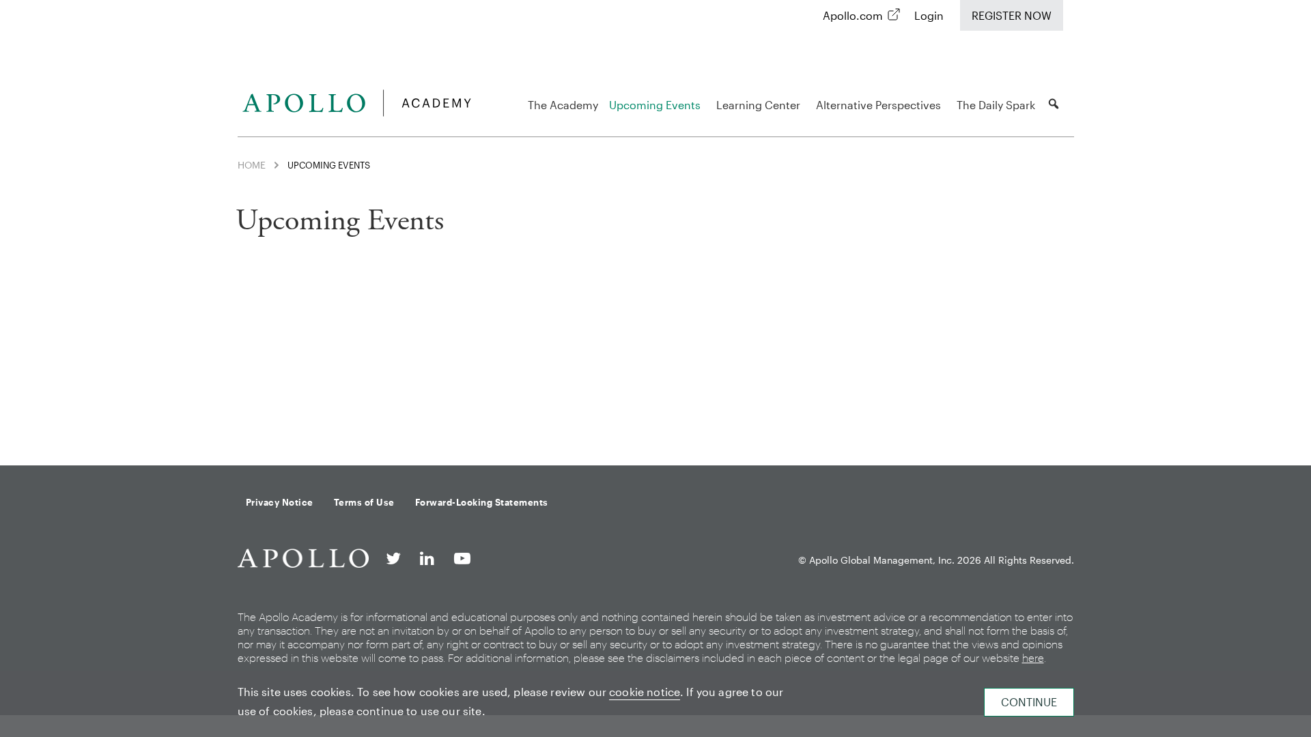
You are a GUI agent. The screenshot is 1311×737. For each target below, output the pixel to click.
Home (252, 165)
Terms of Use (364, 502)
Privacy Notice (279, 502)
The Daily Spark (996, 104)
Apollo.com (853, 15)
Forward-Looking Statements (481, 502)
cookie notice (644, 691)
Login (929, 15)
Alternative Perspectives (878, 104)
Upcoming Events (655, 104)
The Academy (563, 104)
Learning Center (758, 104)
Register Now (1012, 15)
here (1033, 657)
